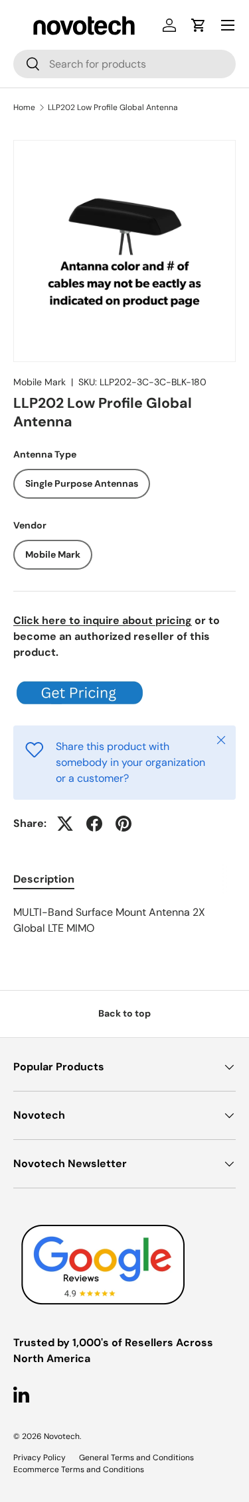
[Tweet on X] (65, 823)
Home (24, 107)
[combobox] (124, 64)
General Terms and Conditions (136, 1457)
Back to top (124, 1013)
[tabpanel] (124, 920)
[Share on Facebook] (94, 823)
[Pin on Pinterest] (123, 823)
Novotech (62, 1436)
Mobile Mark (39, 382)
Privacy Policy (39, 1457)
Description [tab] (43, 879)
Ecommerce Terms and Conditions (78, 1469)
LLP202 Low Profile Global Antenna (113, 107)
